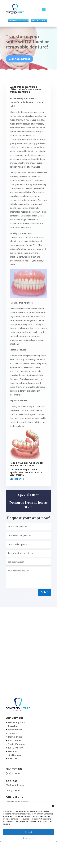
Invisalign (13, 726)
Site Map (12, 758)
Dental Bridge (15, 737)
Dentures (13, 751)
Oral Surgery (14, 755)
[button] (52, 806)
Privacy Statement (29, 838)
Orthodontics (15, 729)
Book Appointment (19, 58)
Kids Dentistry (15, 747)
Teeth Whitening (16, 744)
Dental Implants (16, 722)
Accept (28, 832)
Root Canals (14, 740)
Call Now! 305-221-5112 (18, 20)
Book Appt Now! (38, 20)
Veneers (12, 733)
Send (44, 592)
